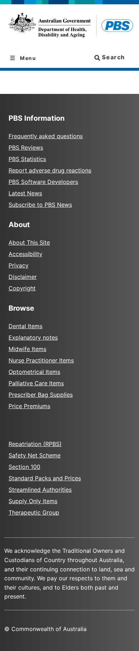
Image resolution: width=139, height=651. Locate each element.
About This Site (29, 242)
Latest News (25, 193)
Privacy (19, 265)
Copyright (22, 288)
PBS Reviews (26, 147)
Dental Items (25, 326)
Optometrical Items (34, 371)
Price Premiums (29, 406)
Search (112, 57)
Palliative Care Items (36, 383)
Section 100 (24, 466)
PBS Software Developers (43, 181)
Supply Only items (33, 501)
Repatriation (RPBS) (35, 443)
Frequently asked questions (46, 136)
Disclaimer (23, 276)
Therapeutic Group (34, 512)
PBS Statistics (27, 158)
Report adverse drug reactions (50, 170)
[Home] (69, 26)
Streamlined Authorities (40, 489)
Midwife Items (27, 348)
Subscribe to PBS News (40, 204)
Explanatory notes (33, 337)
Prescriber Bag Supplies (41, 394)
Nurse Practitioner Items (41, 360)
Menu (27, 58)
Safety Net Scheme (35, 455)
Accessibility (25, 253)
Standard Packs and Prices (45, 478)
